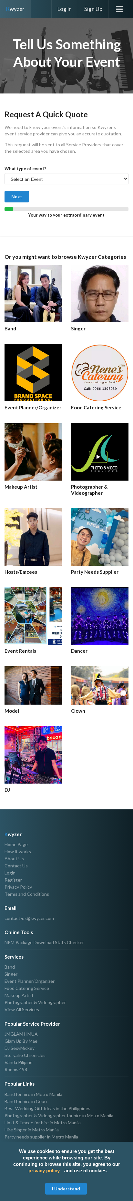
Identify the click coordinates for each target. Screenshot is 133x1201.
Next (16, 196)
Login (10, 872)
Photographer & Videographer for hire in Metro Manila (59, 1115)
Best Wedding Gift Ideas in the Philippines (47, 1108)
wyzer (15, 8)
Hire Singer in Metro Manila (32, 1129)
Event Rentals (20, 651)
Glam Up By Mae (21, 1041)
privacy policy (44, 1170)
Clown (78, 711)
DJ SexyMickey (20, 1048)
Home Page (16, 844)
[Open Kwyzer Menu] (120, 9)
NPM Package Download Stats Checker (44, 942)
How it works (18, 851)
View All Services (22, 1009)
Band (10, 328)
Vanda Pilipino (19, 1062)
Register (13, 880)
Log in (64, 8)
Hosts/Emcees (21, 572)
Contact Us (16, 865)
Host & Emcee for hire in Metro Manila (43, 1122)
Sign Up (93, 8)
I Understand (66, 1188)
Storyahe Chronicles (25, 1055)
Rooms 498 (16, 1069)
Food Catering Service (96, 407)
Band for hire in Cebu (26, 1101)
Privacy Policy (18, 887)
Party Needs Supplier (94, 572)
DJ (7, 790)
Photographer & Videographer (89, 490)
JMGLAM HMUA (21, 1034)
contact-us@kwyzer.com (29, 918)
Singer (78, 328)
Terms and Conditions (27, 894)
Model (12, 711)
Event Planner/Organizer (33, 407)
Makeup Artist (21, 487)
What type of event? (25, 168)
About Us (14, 858)
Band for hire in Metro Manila (33, 1094)
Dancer (79, 651)
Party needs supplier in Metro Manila (41, 1136)
